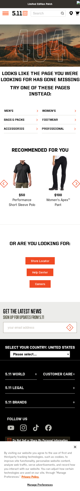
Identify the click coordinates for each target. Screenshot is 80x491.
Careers (40, 284)
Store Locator (40, 261)
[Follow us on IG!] (23, 428)
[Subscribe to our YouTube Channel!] (11, 428)
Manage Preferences (40, 484)
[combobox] (48, 13)
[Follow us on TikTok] (36, 428)
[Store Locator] (71, 13)
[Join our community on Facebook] (48, 428)
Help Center (40, 272)
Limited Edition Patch (40, 3)
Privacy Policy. (30, 476)
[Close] (75, 446)
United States (61, 347)
